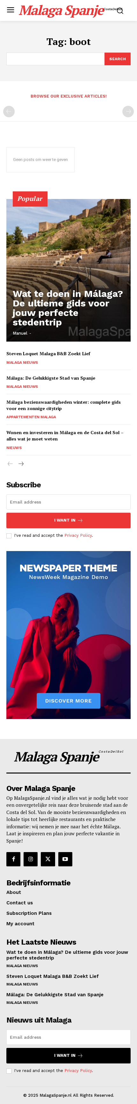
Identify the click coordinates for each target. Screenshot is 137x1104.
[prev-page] (9, 111)
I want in (65, 520)
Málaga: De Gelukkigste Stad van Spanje (50, 378)
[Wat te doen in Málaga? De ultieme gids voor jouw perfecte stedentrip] (68, 270)
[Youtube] (65, 859)
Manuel (20, 333)
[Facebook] (13, 859)
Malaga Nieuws (22, 362)
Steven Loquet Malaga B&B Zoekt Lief (48, 353)
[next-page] (21, 464)
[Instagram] (31, 859)
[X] (48, 859)
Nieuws (13, 448)
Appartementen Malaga (31, 417)
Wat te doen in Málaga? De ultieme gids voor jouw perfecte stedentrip (68, 308)
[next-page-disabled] (128, 111)
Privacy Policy (78, 535)
